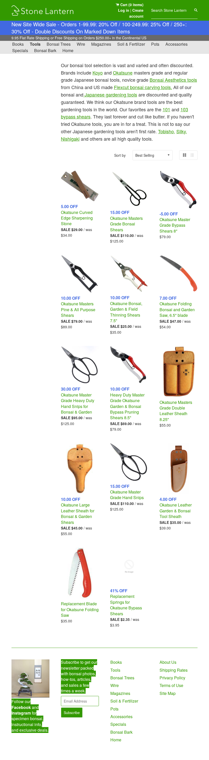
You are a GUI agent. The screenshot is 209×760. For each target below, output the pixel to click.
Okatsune (123, 72)
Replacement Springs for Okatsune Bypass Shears (126, 604)
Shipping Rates (174, 670)
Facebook (21, 707)
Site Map (168, 693)
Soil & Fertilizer (131, 44)
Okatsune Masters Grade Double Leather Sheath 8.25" (176, 410)
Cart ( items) (131, 4)
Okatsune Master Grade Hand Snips (127, 494)
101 (166, 109)
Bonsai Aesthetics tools (173, 79)
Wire (81, 44)
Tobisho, (166, 131)
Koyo (98, 72)
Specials (20, 50)
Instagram (21, 713)
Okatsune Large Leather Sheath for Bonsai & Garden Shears (77, 513)
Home (67, 50)
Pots (155, 44)
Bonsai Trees (59, 44)
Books (18, 44)
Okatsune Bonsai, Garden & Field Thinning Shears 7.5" (126, 311)
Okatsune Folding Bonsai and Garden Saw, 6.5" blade (177, 309)
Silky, (181, 131)
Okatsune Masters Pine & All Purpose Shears (78, 309)
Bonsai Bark (45, 50)
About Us (168, 662)
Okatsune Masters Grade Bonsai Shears (126, 224)
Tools (35, 44)
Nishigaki (70, 138)
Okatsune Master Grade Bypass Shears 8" (175, 225)
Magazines (101, 44)
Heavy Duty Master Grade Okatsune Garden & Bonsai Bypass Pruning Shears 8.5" (127, 406)
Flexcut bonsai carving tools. (143, 87)
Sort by (120, 155)
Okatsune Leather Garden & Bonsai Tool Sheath (176, 510)
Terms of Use (171, 685)
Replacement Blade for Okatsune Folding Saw (80, 609)
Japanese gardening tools (110, 94)
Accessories (176, 44)
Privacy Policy (172, 678)
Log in (123, 10)
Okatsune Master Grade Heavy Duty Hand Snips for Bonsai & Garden (77, 403)
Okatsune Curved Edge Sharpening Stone (77, 218)
